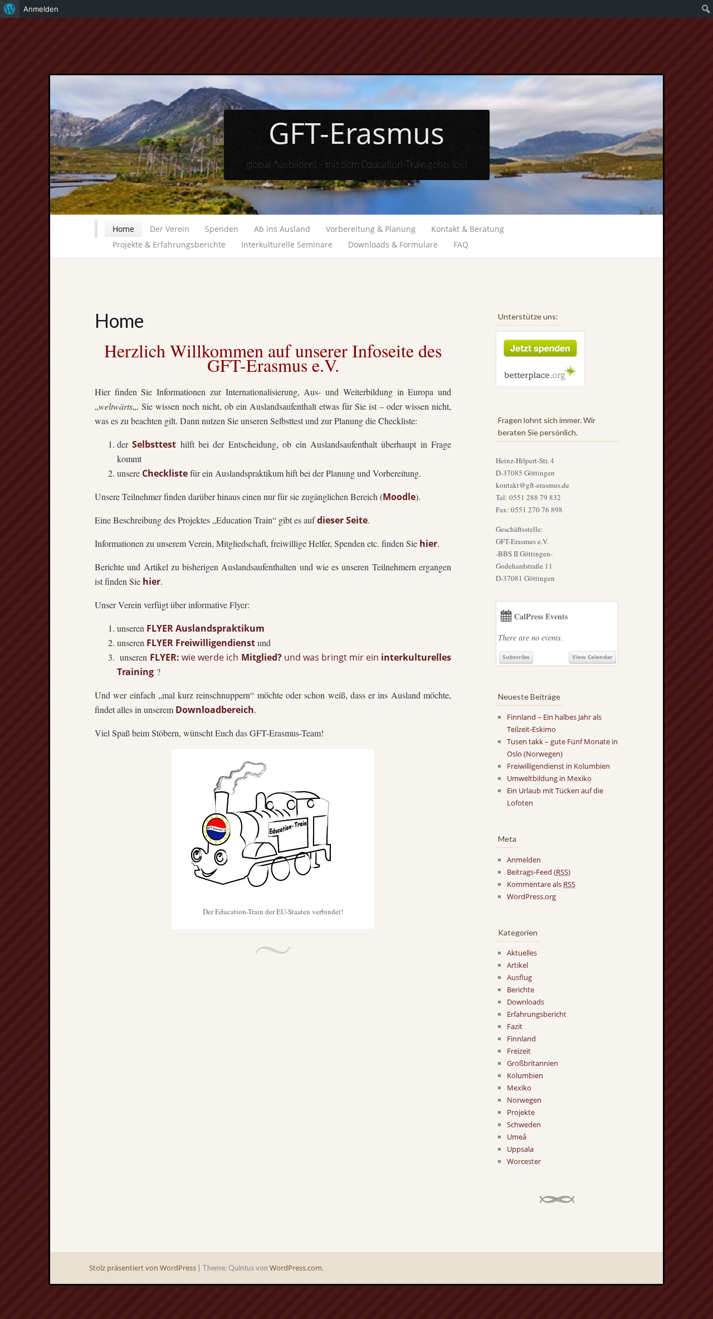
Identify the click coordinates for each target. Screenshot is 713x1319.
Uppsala (520, 1149)
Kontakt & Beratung (467, 229)
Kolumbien (525, 1075)
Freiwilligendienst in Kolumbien (558, 766)
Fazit (514, 1026)
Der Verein (169, 229)
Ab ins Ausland (282, 229)
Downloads (525, 1002)
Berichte (520, 990)
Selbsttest (154, 444)
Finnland (521, 1039)
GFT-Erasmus (356, 132)
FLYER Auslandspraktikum (205, 628)
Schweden (524, 1124)
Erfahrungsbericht (537, 1014)
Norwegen (524, 1100)
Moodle (399, 497)
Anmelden (524, 860)
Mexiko (519, 1088)
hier (428, 543)
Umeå (516, 1137)
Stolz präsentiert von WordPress (142, 1268)
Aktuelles (522, 953)
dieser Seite (342, 520)
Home (123, 229)
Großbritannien (532, 1063)
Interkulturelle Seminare (287, 244)
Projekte (521, 1112)
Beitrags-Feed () (538, 872)
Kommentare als (541, 884)
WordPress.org (531, 896)
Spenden (221, 229)
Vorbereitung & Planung (371, 229)
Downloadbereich (214, 710)
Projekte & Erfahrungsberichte (169, 244)
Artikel (517, 965)
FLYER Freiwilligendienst (200, 643)
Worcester (524, 1161)
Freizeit (519, 1051)
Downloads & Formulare (393, 244)
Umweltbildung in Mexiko (549, 778)
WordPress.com (296, 1268)
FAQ (460, 244)
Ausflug (519, 977)
